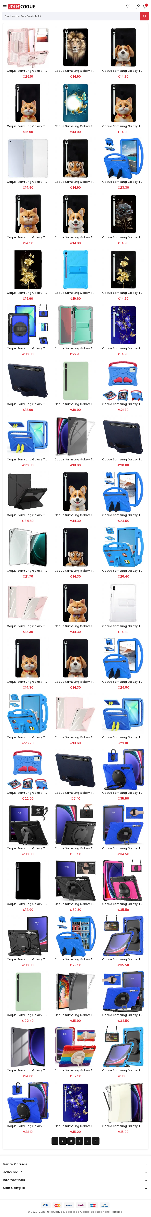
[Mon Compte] (138, 6)
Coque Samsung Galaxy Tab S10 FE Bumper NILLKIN (44, 515)
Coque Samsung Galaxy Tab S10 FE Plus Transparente (46, 182)
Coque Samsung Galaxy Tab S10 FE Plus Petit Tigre (92, 182)
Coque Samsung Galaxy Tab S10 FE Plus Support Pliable (95, 348)
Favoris (128, 6)
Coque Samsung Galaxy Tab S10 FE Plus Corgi (88, 237)
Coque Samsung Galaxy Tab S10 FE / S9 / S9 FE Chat (45, 682)
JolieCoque (54, 1212)
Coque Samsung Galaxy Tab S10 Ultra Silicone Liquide (46, 1015)
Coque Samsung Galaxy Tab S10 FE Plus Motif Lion (91, 71)
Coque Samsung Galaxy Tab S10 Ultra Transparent (44, 1070)
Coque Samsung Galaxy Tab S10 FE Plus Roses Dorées (46, 293)
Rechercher (144, 16)
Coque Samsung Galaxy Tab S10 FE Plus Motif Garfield (46, 237)
